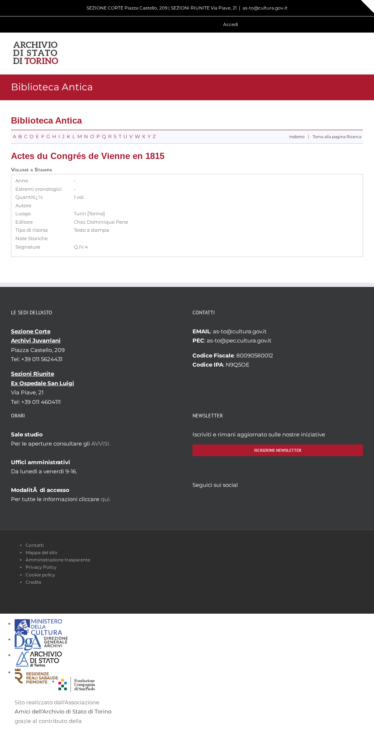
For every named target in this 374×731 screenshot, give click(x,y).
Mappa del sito (41, 552)
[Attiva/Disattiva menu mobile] (360, 53)
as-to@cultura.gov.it (265, 8)
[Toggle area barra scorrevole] (367, 6)
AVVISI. (100, 443)
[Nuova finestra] (76, 681)
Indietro (297, 137)
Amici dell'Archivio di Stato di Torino (63, 711)
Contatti (35, 545)
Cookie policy (40, 574)
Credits (33, 582)
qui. (106, 499)
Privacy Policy (41, 567)
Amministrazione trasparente (58, 560)
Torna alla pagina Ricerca (337, 137)
